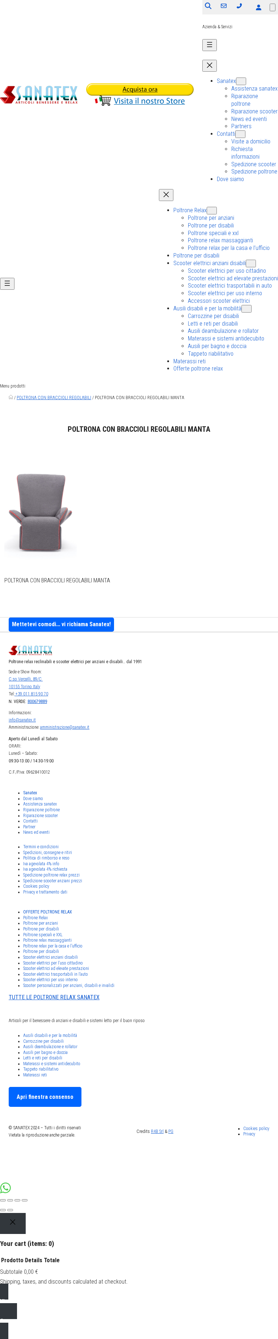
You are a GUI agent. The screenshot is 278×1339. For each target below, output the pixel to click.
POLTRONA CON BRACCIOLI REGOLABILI (54, 397)
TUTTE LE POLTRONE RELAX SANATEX (54, 997)
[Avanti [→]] (10, 1210)
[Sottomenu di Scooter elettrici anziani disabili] (251, 263)
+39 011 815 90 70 (31, 693)
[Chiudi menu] (209, 66)
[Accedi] (258, 7)
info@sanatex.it (22, 720)
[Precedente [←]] (3, 1210)
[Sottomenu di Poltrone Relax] (212, 210)
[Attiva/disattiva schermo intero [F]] (17, 1200)
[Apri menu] (209, 45)
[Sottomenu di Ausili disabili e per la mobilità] (246, 309)
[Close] (13, 1223)
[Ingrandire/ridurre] (25, 1200)
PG (170, 1131)
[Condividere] (10, 1200)
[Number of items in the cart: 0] (272, 7)
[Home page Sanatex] (11, 397)
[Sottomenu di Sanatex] (241, 81)
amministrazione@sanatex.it (64, 727)
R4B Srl (157, 1131)
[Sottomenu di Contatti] (240, 134)
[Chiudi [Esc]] (3, 1200)
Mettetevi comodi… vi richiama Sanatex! (61, 624)
